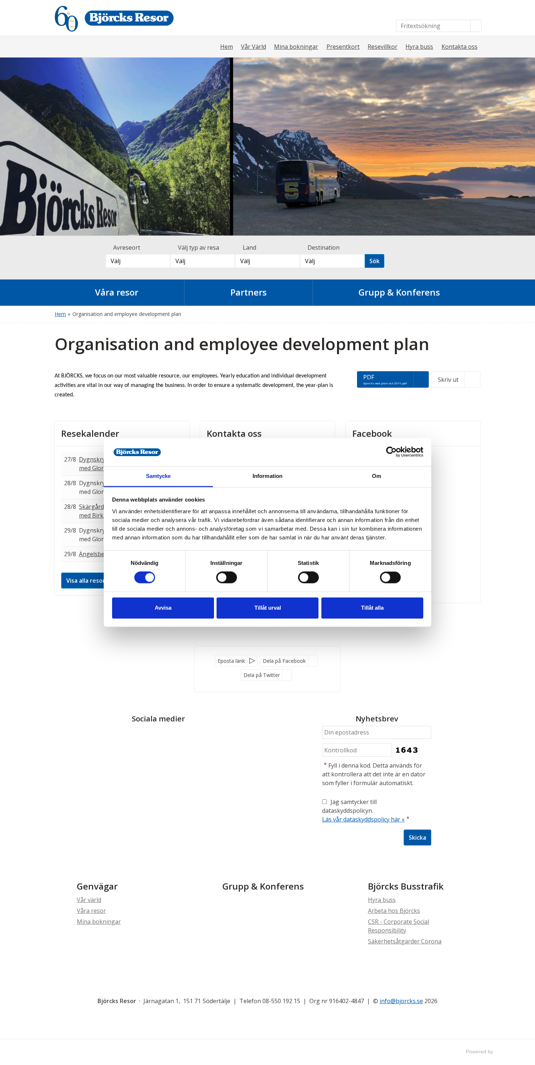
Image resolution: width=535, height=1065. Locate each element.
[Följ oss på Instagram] (165, 736)
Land (249, 248)
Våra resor (91, 911)
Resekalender (90, 433)
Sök (374, 261)
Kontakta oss (459, 47)
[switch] (226, 577)
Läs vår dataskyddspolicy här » (363, 819)
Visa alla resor (85, 581)
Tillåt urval (267, 608)
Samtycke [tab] (158, 476)
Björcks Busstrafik (406, 886)
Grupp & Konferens (263, 886)
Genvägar (97, 886)
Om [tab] (376, 476)
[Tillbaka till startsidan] (129, 18)
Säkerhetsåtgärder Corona (404, 941)
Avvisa (163, 608)
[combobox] (138, 261)
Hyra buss (419, 47)
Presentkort (343, 47)
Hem (226, 47)
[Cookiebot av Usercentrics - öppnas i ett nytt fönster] (391, 452)
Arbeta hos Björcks (394, 911)
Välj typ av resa (198, 248)
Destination (324, 248)
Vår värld (89, 900)
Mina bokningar (296, 47)
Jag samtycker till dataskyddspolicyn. (365, 810)
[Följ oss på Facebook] (151, 736)
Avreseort (126, 248)
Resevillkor (382, 47)
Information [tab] (267, 476)
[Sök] (476, 26)
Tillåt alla (372, 608)
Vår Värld (253, 47)
